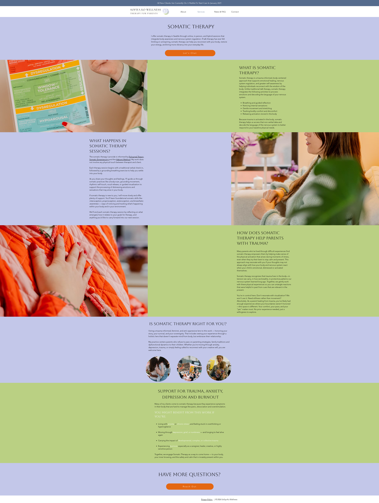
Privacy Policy (207, 499)
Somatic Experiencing (99, 159)
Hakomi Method (123, 159)
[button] (187, 11)
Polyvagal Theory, (136, 157)
